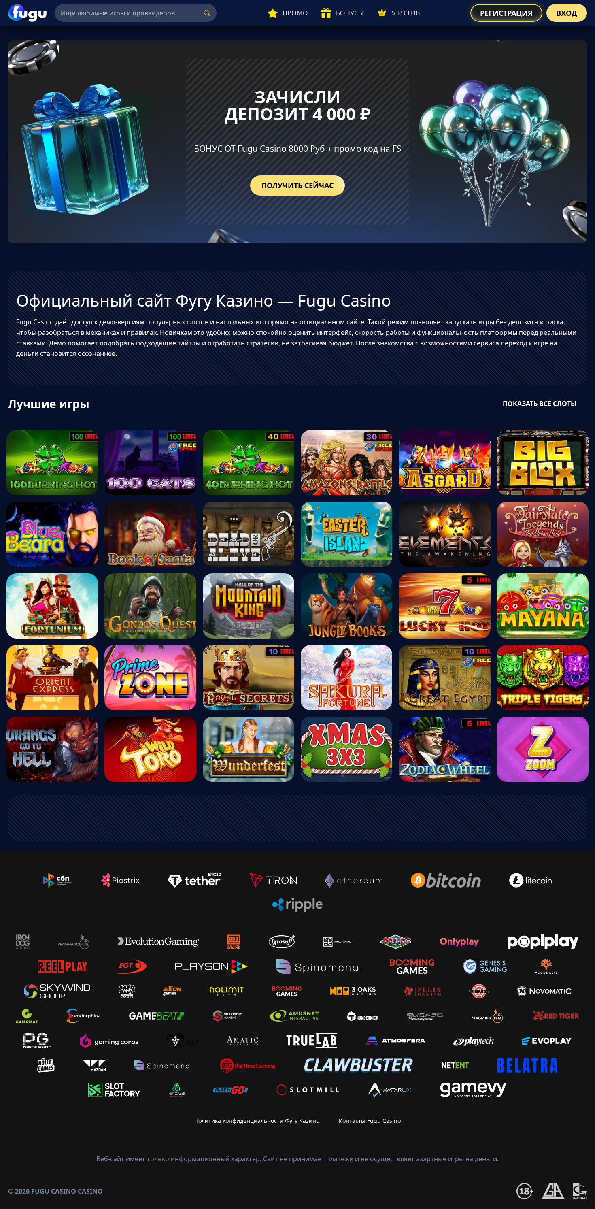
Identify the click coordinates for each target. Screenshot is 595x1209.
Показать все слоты (540, 403)
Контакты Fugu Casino (370, 1120)
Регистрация (506, 13)
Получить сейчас (297, 185)
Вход (566, 13)
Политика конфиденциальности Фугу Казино (256, 1120)
